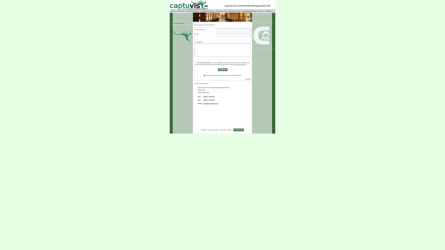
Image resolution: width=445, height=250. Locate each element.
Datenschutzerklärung (239, 64)
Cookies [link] (229, 129)
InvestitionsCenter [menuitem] (234, 11)
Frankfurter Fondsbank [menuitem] (249, 11)
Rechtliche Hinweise (213, 129)
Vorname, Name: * (200, 29)
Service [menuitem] (261, 11)
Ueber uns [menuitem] (180, 11)
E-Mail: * (197, 34)
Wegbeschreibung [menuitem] (179, 23)
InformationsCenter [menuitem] (192, 11)
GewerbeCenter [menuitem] (221, 11)
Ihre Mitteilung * (199, 42)
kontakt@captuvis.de (210, 103)
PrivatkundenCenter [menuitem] (207, 11)
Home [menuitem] (173, 11)
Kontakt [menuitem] (268, 11)
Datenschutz (223, 129)
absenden (222, 69)
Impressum (204, 129)
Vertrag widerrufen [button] (239, 129)
